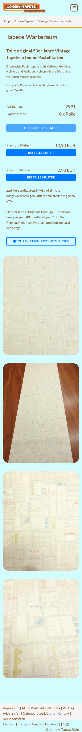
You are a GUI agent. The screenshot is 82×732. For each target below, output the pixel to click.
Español (51, 724)
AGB (25, 708)
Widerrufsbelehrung (45, 708)
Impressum (11, 708)
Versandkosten (24, 190)
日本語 (64, 724)
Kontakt (63, 713)
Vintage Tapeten (24, 21)
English (37, 724)
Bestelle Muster (41, 177)
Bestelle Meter (41, 152)
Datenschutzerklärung (39, 713)
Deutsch (9, 724)
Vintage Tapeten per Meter (55, 21)
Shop (6, 21)
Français (24, 724)
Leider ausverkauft (41, 128)
